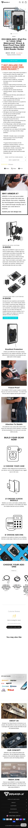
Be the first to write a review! (14, 627)
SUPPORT (14, 805)
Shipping (9, 54)
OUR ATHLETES (13, 812)
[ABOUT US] (14, 711)
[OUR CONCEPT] (14, 740)
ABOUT (14, 802)
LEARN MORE (19, 676)
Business (13, 809)
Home (13, 36)
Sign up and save (14, 799)
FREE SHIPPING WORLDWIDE (14, 157)
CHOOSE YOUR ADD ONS (10, 317)
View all (14, 570)
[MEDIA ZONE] (14, 770)
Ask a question (14, 160)
